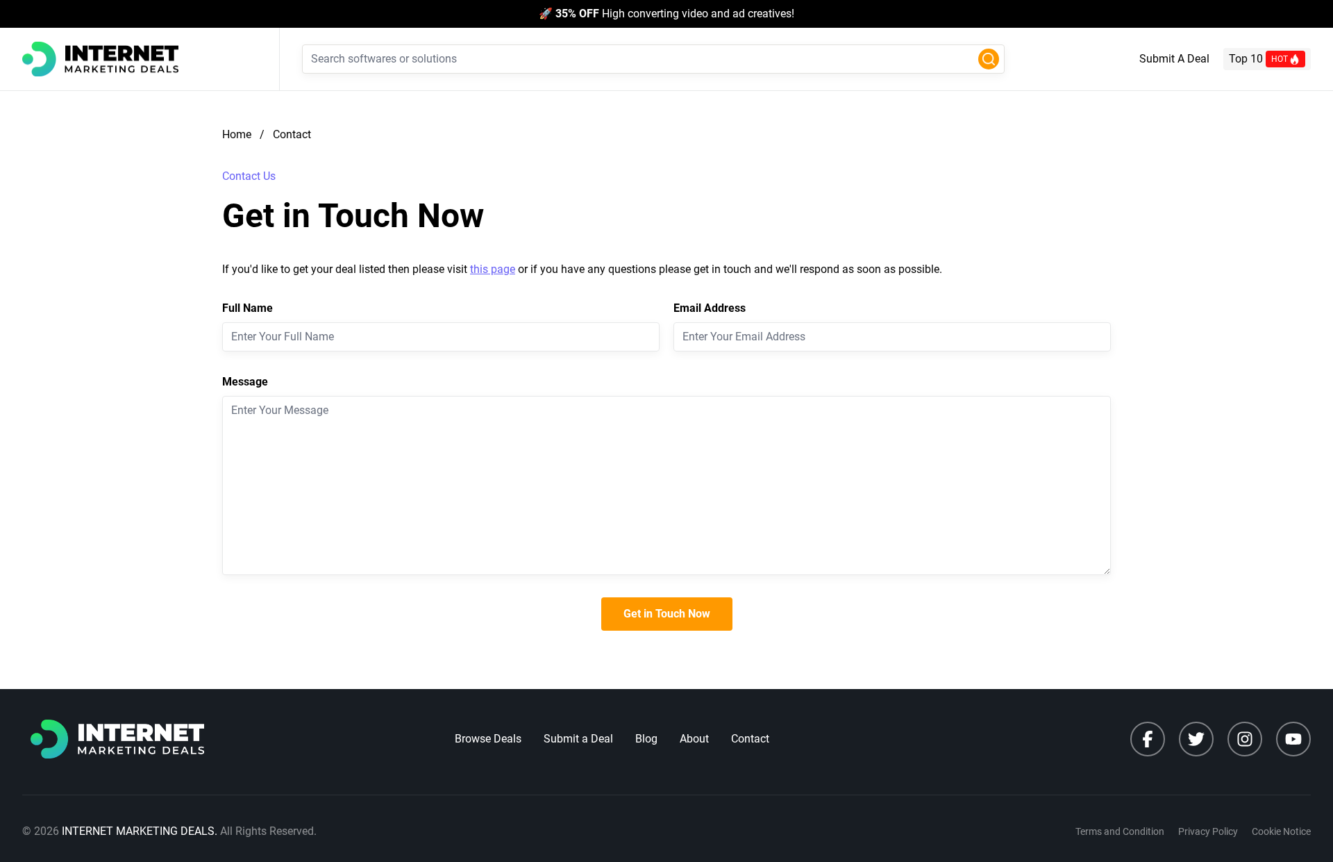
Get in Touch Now (666, 613)
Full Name (247, 308)
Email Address (709, 308)
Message (245, 381)
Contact (750, 738)
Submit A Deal (1174, 58)
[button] (988, 59)
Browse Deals (488, 738)
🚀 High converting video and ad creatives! (666, 13)
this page (492, 269)
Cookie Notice (1281, 831)
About (694, 738)
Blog (646, 738)
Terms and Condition (1119, 831)
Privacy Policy (1208, 831)
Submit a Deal (578, 738)
